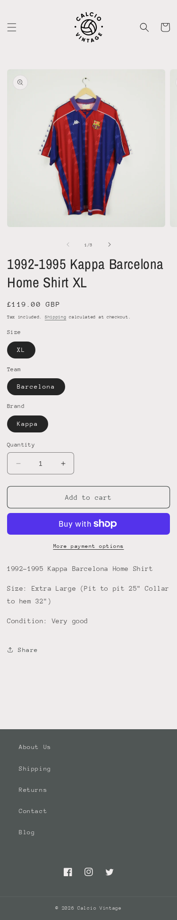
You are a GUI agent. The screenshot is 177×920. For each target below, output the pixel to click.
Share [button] (28, 649)
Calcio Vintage (99, 908)
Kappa (27, 423)
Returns (33, 789)
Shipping (56, 316)
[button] (11, 27)
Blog (27, 832)
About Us (35, 746)
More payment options (88, 546)
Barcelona (36, 386)
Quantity (21, 444)
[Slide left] (68, 244)
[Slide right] (109, 244)
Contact (33, 810)
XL (21, 349)
